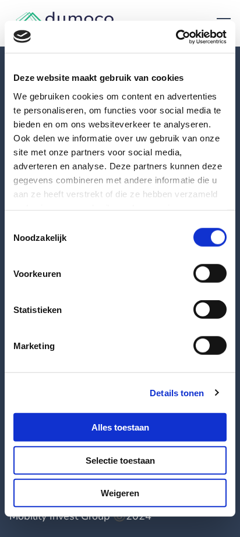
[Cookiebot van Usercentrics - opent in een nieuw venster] (176, 36)
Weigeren (120, 493)
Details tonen (177, 392)
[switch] (210, 273)
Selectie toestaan (120, 460)
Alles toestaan (120, 427)
